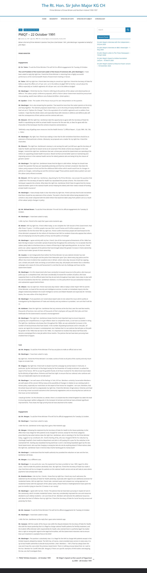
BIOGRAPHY (54, 19)
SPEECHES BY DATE (67, 19)
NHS (64, 39)
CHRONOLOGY (100, 19)
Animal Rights (45, 39)
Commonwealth (54, 39)
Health (61, 39)
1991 (20, 30)
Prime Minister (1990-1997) (31, 30)
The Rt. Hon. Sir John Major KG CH (73, 5)
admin (34, 39)
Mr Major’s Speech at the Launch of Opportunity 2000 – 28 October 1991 (74, 559)
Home (44, 19)
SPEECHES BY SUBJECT (84, 19)
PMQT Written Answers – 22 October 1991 (35, 558)
